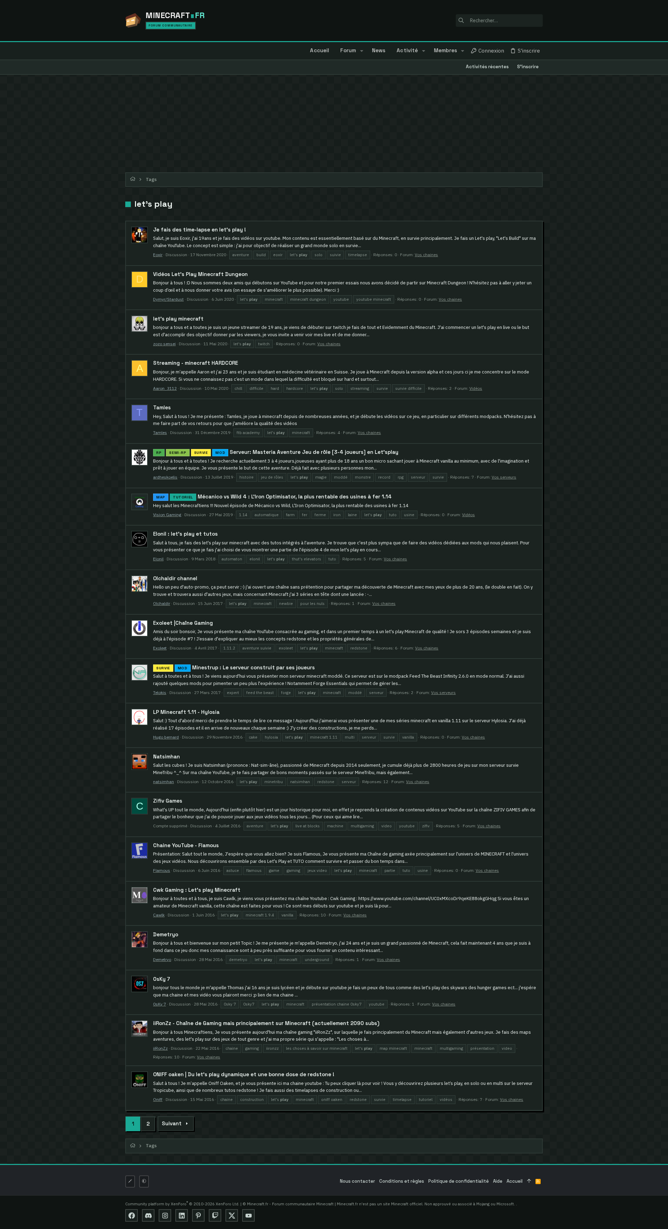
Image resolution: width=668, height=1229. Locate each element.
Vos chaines (426, 254)
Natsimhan (166, 756)
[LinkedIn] (181, 1215)
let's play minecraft (178, 318)
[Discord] (148, 1215)
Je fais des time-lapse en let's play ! (199, 229)
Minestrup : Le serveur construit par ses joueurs (235, 667)
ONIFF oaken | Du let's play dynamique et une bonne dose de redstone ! (243, 1074)
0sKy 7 (161, 979)
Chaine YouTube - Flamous (186, 845)
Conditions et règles (401, 1181)
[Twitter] (231, 1215)
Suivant (172, 1123)
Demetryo (165, 934)
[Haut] (529, 1181)
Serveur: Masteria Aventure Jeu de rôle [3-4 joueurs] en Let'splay (277, 452)
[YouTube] (248, 1215)
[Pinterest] (198, 1215)
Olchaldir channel (175, 578)
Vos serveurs (504, 477)
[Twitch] (215, 1215)
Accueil (515, 1181)
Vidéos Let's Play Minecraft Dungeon (200, 274)
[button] (361, 51)
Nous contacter (357, 1181)
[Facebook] (131, 1215)
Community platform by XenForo (182, 1203)
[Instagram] (165, 1215)
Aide (497, 1181)
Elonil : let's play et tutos (185, 533)
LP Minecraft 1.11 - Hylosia (186, 712)
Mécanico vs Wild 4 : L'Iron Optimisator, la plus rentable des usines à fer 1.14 (274, 496)
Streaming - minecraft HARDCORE (195, 363)
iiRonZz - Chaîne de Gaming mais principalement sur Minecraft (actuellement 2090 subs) (266, 1023)
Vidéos (475, 388)
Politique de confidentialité (458, 1181)
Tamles (162, 407)
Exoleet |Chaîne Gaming (183, 623)
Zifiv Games (167, 800)
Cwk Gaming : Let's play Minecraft (196, 890)
